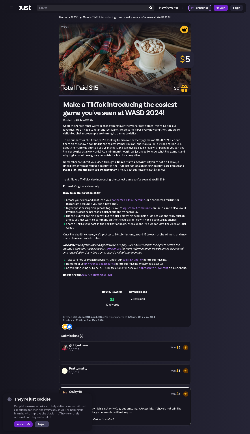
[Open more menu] (183, 8)
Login (236, 8)
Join (222, 8)
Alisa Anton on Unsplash (96, 275)
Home (63, 17)
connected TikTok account (128, 200)
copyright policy (132, 260)
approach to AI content (153, 268)
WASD (75, 17)
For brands (201, 8)
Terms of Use (113, 249)
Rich (79, 120)
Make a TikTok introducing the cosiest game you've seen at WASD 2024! (127, 17)
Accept (21, 424)
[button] (125, 351)
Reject (42, 424)
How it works (168, 8)
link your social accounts (99, 264)
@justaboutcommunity (137, 208)
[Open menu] (11, 7)
